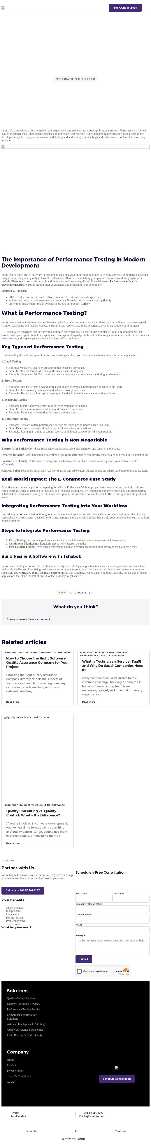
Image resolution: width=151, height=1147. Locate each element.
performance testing (27, 514)
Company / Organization (89, 904)
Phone (79, 925)
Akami (106, 300)
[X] (76, 1125)
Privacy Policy (15, 1070)
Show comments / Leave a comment (28, 619)
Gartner (85, 303)
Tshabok (79, 572)
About (10, 1059)
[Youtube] (120, 1125)
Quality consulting (37, 805)
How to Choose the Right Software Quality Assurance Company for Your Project (37, 662)
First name (81, 893)
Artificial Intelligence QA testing (26, 1024)
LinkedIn (31, 1131)
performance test (68, 79)
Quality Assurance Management (25, 1029)
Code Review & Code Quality (24, 1035)
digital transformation (35, 652)
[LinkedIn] (31, 1125)
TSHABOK (78, 1139)
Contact (11, 1065)
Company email (84, 914)
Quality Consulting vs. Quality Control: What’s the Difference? (33, 813)
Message (80, 935)
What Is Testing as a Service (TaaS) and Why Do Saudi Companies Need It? (112, 665)
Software (64, 652)
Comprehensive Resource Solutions (22, 1016)
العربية (11, 1081)
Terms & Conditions (19, 1076)
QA (54, 652)
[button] (147, 8)
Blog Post (89, 79)
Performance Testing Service (23, 1009)
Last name (118, 893)
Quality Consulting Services (23, 1003)
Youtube (120, 1131)
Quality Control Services (21, 998)
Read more (13, 702)
